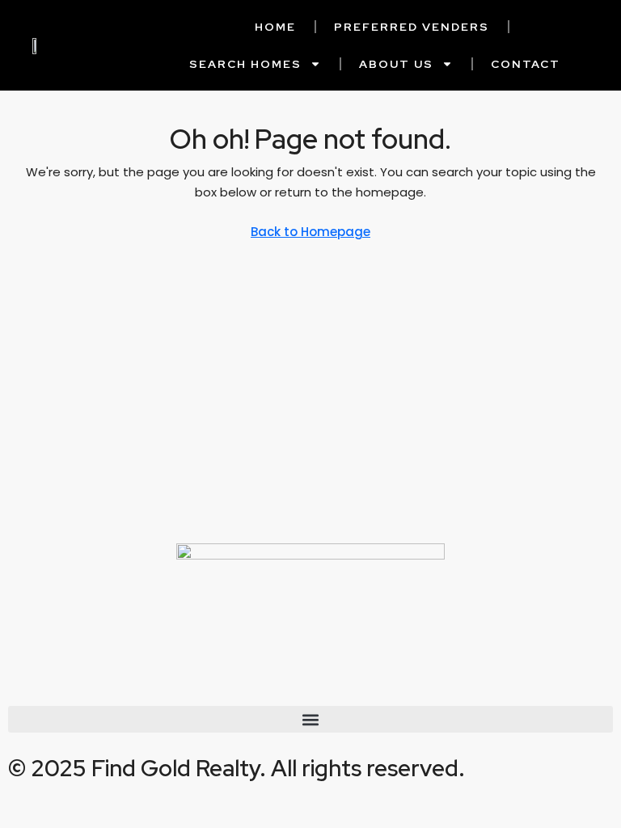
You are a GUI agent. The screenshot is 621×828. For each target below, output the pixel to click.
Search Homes (245, 64)
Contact (525, 64)
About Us (396, 64)
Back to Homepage (310, 231)
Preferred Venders (411, 26)
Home (275, 26)
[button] (310, 719)
